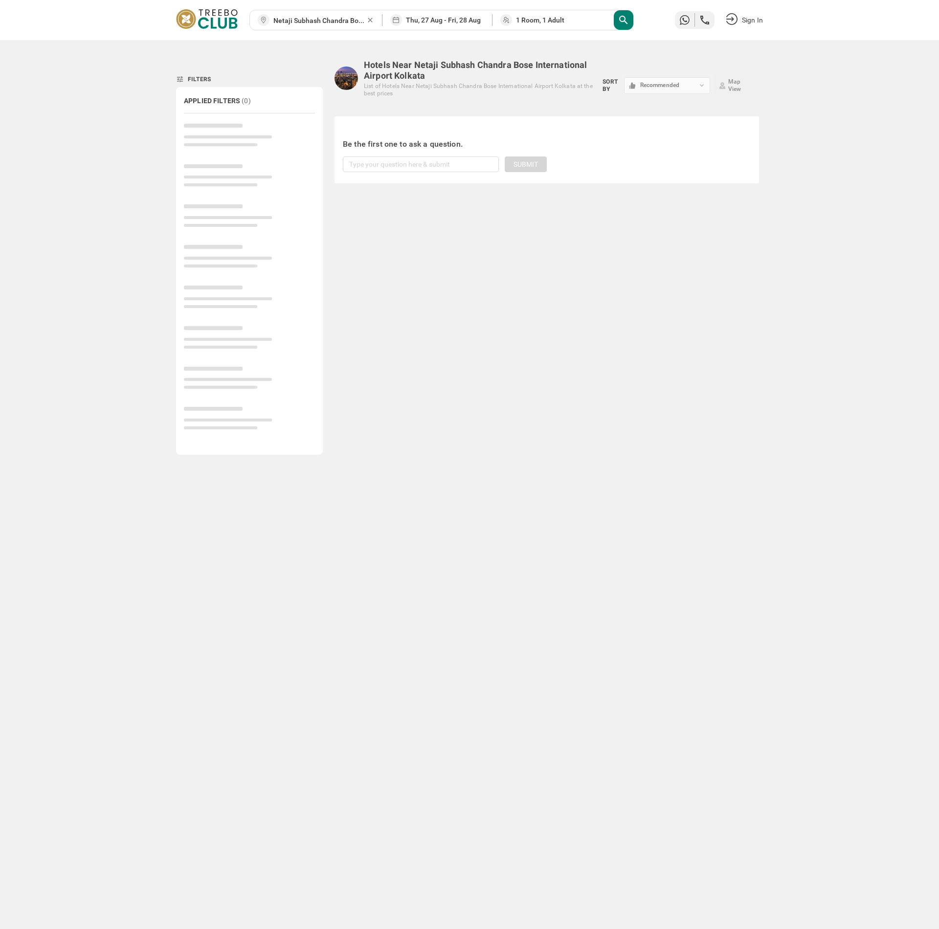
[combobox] (319, 21)
